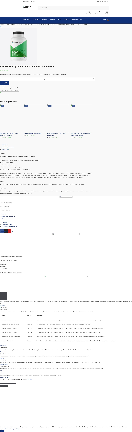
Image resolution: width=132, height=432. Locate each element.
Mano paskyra (89, 13)
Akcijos (107, 13)
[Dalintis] (6, 383)
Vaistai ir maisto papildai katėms (29, 24)
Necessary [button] (3, 305)
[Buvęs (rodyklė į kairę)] (2, 386)
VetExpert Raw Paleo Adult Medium (32, 133)
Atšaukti (29, 379)
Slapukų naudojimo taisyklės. (13, 429)
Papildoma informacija (8, 147)
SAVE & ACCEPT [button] (4, 377)
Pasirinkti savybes (10, 140)
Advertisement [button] (4, 364)
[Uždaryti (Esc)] (2, 383)
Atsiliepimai (5, 149)
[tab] (67, 145)
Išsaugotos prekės (98, 13)
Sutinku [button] (2, 431)
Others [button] (2, 371)
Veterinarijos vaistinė (12, 24)
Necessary (4, 307)
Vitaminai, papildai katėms (48, 24)
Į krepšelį (4, 83)
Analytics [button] (2, 358)
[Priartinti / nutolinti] (14, 383)
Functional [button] (3, 345)
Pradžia (2, 24)
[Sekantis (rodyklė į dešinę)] (6, 386)
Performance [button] (3, 352)
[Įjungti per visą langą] (10, 383)
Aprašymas (5, 144)
